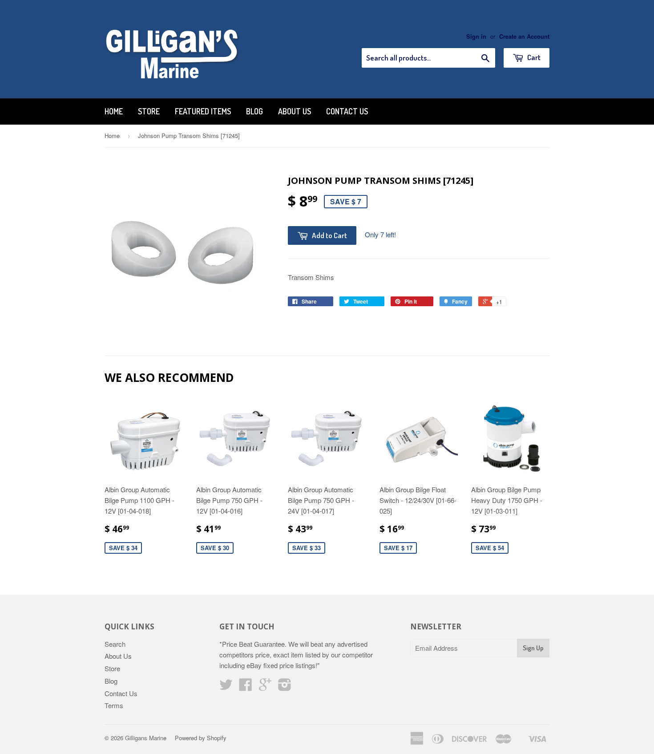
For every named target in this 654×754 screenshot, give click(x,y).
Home (114, 111)
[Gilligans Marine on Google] (265, 687)
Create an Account (524, 36)
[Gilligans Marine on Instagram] (284, 687)
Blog (254, 111)
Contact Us (347, 111)
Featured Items (203, 111)
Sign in (476, 36)
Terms (114, 705)
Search (115, 644)
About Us (294, 111)
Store (149, 111)
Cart (533, 57)
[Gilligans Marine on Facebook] (245, 687)
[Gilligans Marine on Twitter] (226, 687)
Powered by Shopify (200, 738)
